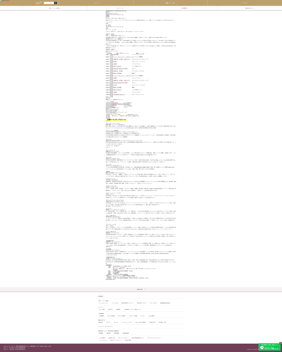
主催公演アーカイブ (141, 303)
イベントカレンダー (103, 303)
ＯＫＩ (114, 106)
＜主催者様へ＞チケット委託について (132, 309)
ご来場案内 (101, 315)
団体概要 (101, 333)
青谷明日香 (115, 102)
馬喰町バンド (115, 107)
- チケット (100, 307)
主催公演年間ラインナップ (127, 303)
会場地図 (115, 269)
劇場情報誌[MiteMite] (165, 303)
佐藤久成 (115, 59)
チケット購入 (172, 3)
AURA (115, 61)
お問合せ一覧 (111, 337)
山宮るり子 (127, 59)
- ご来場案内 (101, 313)
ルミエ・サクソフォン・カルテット (122, 56)
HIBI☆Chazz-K (117, 66)
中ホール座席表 (121, 315)
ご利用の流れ (152, 322)
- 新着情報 (100, 296)
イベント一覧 (115, 303)
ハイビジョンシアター (127, 322)
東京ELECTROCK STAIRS (120, 68)
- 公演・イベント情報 (103, 300)
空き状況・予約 (162, 322)
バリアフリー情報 (133, 315)
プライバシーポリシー (123, 337)
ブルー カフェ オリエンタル (154, 337)
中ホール (116, 322)
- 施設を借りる (101, 320)
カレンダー (96, 3)
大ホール (108, 322)
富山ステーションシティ (116, 340)
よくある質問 (151, 315)
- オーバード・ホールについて (105, 326)
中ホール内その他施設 (140, 322)
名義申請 (108, 333)
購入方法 (110, 309)
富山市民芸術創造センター (138, 337)
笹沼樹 (121, 59)
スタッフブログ (153, 303)
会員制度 (118, 309)
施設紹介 (101, 322)
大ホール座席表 (111, 315)
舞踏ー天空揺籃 (117, 73)
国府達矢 (114, 105)
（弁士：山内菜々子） (133, 115)
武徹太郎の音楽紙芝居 (118, 104)
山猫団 (115, 64)
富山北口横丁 (128, 340)
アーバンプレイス (103, 340)
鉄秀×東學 (116, 54)
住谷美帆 (115, 94)
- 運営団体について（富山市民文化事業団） (108, 331)
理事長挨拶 (116, 333)
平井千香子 (113, 110)
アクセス (245, 3)
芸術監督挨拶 (126, 333)
